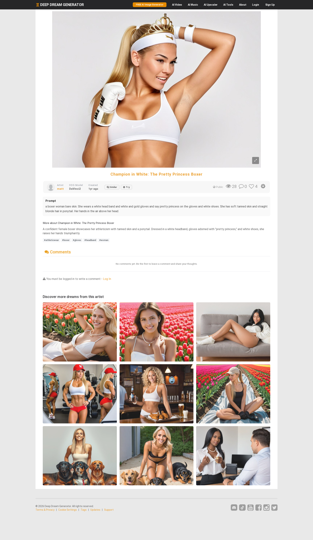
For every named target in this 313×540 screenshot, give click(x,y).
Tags (84, 509)
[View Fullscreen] (255, 160)
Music (193, 4)
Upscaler (211, 4)
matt (60, 188)
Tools (228, 4)
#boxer (66, 240)
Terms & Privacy (45, 509)
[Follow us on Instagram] (266, 507)
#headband (90, 240)
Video (177, 4)
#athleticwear (51, 240)
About (242, 4)
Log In (107, 279)
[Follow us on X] (274, 507)
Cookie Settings (67, 509)
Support (109, 509)
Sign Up (270, 4)
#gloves (77, 240)
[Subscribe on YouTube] (250, 507)
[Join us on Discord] (234, 507)
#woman (103, 240)
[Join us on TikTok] (242, 507)
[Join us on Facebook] (258, 507)
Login (255, 4)
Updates (95, 509)
